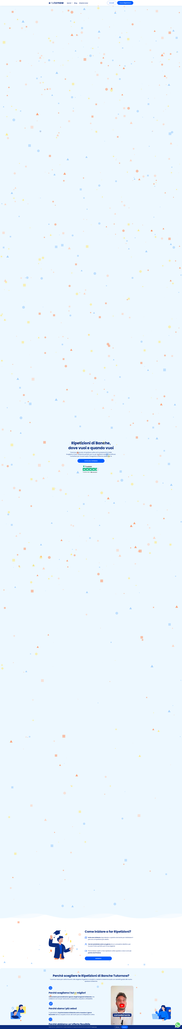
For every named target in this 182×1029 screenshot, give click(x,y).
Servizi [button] (69, 3)
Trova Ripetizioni (125, 3)
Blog (75, 3)
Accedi (111, 3)
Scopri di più (94, 1027)
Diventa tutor (83, 3)
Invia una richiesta (91, 461)
